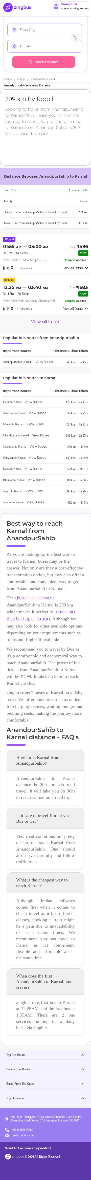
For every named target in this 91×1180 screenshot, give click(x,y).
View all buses (45, 322)
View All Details (73, 268)
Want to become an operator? (28, 1148)
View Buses (44, 362)
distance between (36, 598)
